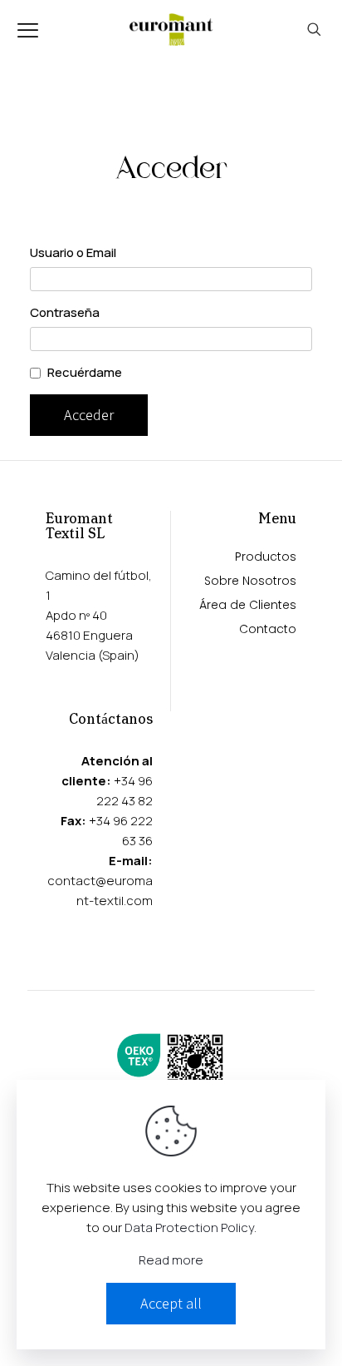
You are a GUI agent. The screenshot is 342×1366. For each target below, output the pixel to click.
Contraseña (65, 312)
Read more (171, 1260)
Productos (265, 558)
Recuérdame (84, 372)
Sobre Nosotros (250, 582)
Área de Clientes (247, 606)
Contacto (267, 630)
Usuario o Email (73, 252)
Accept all (171, 1303)
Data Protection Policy (189, 1227)
